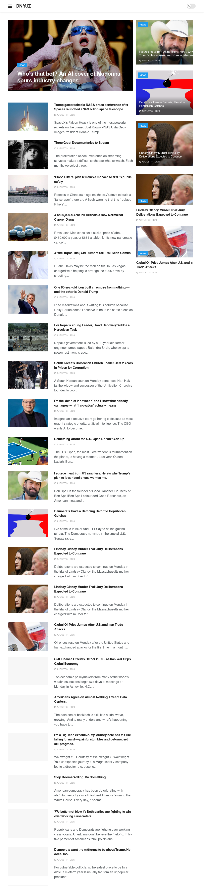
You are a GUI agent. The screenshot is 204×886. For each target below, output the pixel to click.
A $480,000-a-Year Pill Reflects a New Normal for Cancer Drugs (88, 216)
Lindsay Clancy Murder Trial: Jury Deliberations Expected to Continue (88, 551)
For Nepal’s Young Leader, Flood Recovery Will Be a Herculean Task (92, 327)
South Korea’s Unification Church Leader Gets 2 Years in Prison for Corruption (93, 365)
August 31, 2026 (28, 88)
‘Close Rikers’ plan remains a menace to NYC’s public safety (92, 179)
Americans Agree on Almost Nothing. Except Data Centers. (90, 699)
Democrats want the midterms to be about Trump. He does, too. (92, 851)
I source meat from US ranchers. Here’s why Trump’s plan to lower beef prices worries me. (92, 475)
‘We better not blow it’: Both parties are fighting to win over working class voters (92, 813)
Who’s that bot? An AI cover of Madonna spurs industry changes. (69, 76)
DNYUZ (23, 6)
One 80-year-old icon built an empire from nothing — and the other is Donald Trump (91, 289)
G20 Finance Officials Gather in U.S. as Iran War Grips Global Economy (92, 661)
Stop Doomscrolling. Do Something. (80, 777)
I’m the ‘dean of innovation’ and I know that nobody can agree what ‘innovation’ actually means (91, 402)
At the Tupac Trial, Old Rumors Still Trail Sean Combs (92, 252)
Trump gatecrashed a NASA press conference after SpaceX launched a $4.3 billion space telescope (91, 106)
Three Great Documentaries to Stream (81, 142)
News (22, 64)
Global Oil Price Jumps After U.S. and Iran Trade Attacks (88, 626)
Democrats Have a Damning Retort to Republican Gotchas (90, 513)
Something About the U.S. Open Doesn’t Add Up (89, 438)
